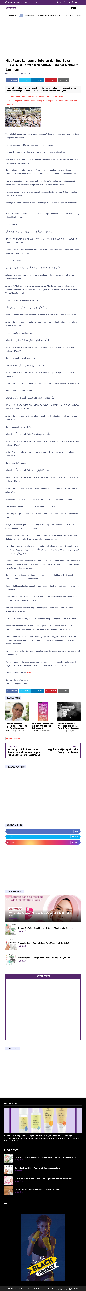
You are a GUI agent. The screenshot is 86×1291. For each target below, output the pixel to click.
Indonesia (34, 74)
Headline (67, 15)
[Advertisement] (43, 36)
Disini (29, 673)
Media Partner (50, 1288)
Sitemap (68, 1289)
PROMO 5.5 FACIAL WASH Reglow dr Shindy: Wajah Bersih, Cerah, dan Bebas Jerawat (30, 15)
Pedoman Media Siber (74, 1288)
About (26, 2)
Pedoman (61, 1288)
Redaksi (60, 1289)
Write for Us (36, 2)
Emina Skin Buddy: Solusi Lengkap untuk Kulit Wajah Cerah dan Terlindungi (38, 1135)
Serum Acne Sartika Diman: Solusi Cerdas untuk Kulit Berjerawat (35, 97)
